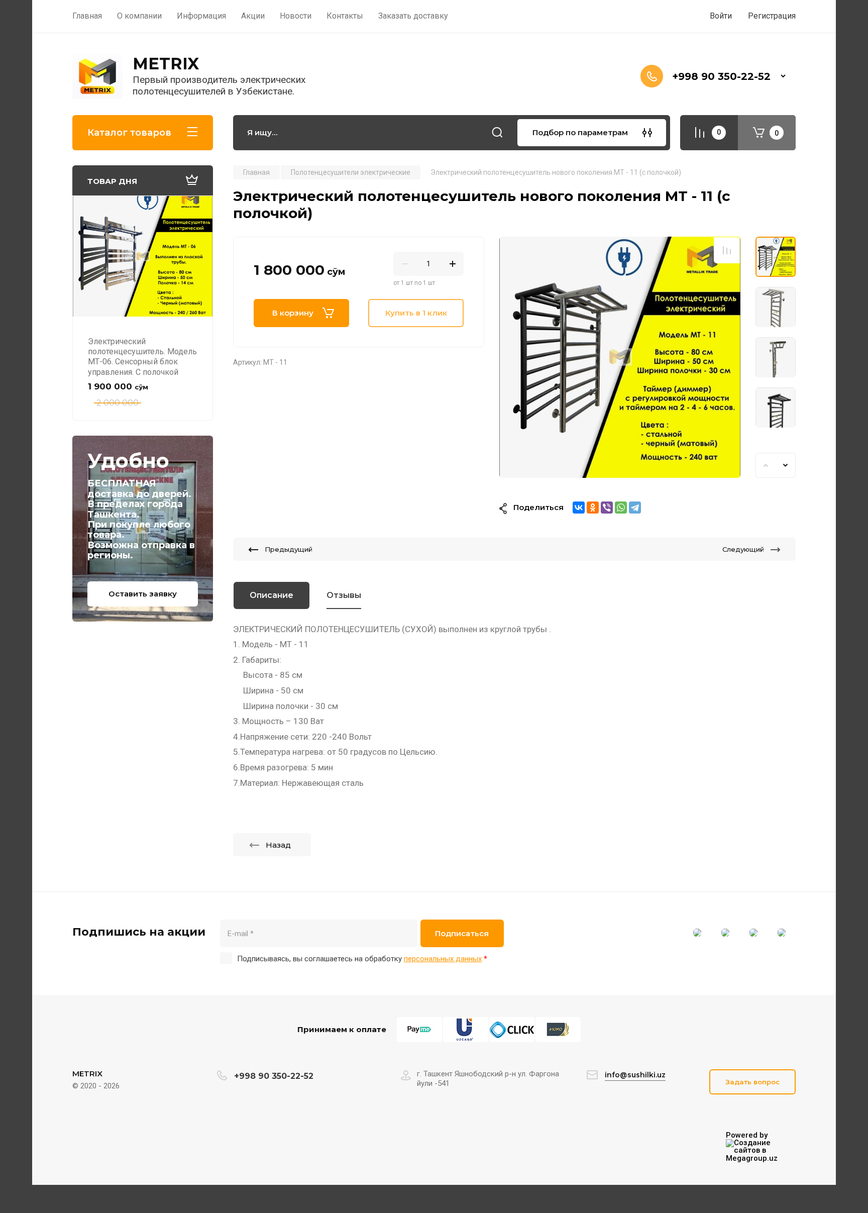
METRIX (166, 63)
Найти (497, 132)
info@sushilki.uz (635, 1074)
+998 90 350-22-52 (721, 76)
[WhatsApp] (621, 507)
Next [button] (786, 465)
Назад (278, 845)
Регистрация (772, 16)
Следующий (743, 549)
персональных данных (443, 958)
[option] (619, 357)
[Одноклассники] (593, 507)
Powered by (747, 1136)
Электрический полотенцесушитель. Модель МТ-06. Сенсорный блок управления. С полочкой (142, 357)
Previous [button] (765, 465)
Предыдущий (288, 549)
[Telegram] (635, 507)
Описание (271, 595)
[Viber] (607, 507)
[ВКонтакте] (579, 507)
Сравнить (727, 250)
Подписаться (462, 933)
